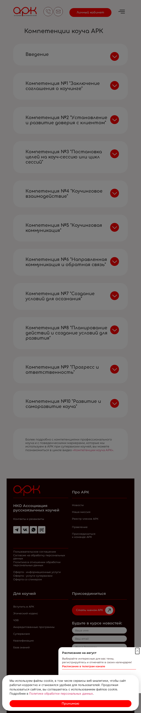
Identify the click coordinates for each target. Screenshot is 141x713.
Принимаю (70, 703)
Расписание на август (79, 653)
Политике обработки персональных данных (61, 693)
